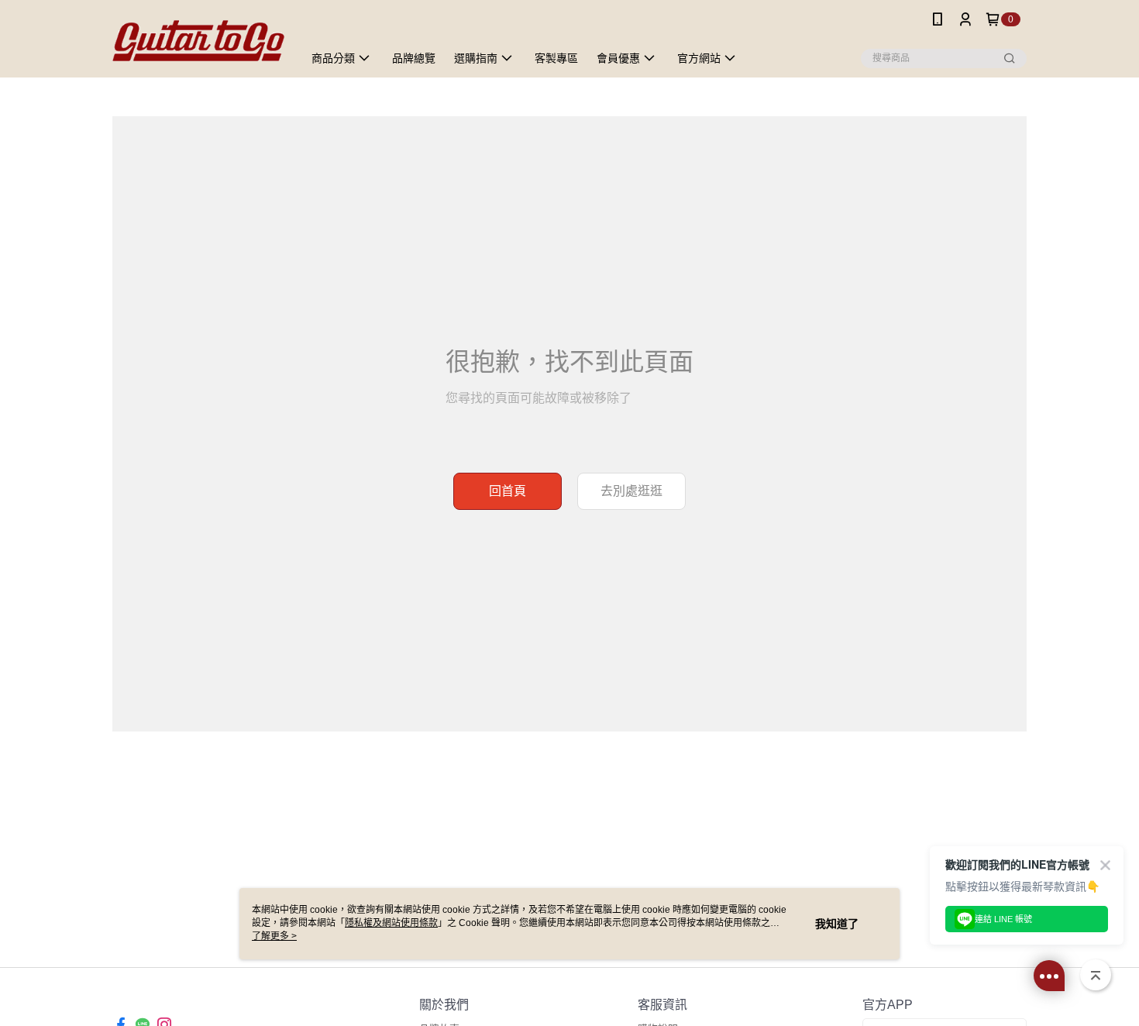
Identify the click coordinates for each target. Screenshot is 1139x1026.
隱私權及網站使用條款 (391, 923)
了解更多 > (274, 936)
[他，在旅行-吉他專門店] (198, 40)
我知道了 (837, 924)
